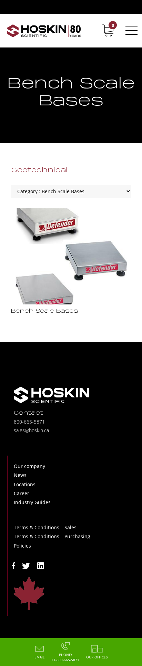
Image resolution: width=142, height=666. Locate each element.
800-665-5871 (29, 421)
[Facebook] (13, 565)
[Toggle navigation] (130, 31)
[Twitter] (26, 565)
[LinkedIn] (40, 565)
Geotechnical (39, 170)
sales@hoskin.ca (31, 430)
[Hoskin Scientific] (44, 30)
